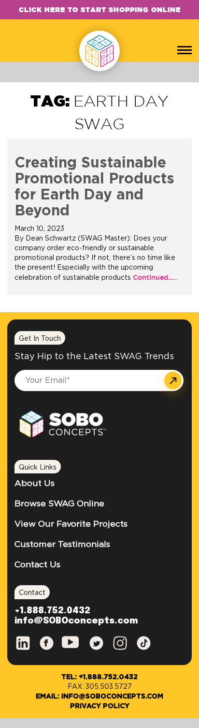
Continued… (152, 277)
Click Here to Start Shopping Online (100, 10)
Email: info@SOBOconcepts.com (99, 696)
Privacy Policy (99, 706)
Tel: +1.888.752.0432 (99, 677)
